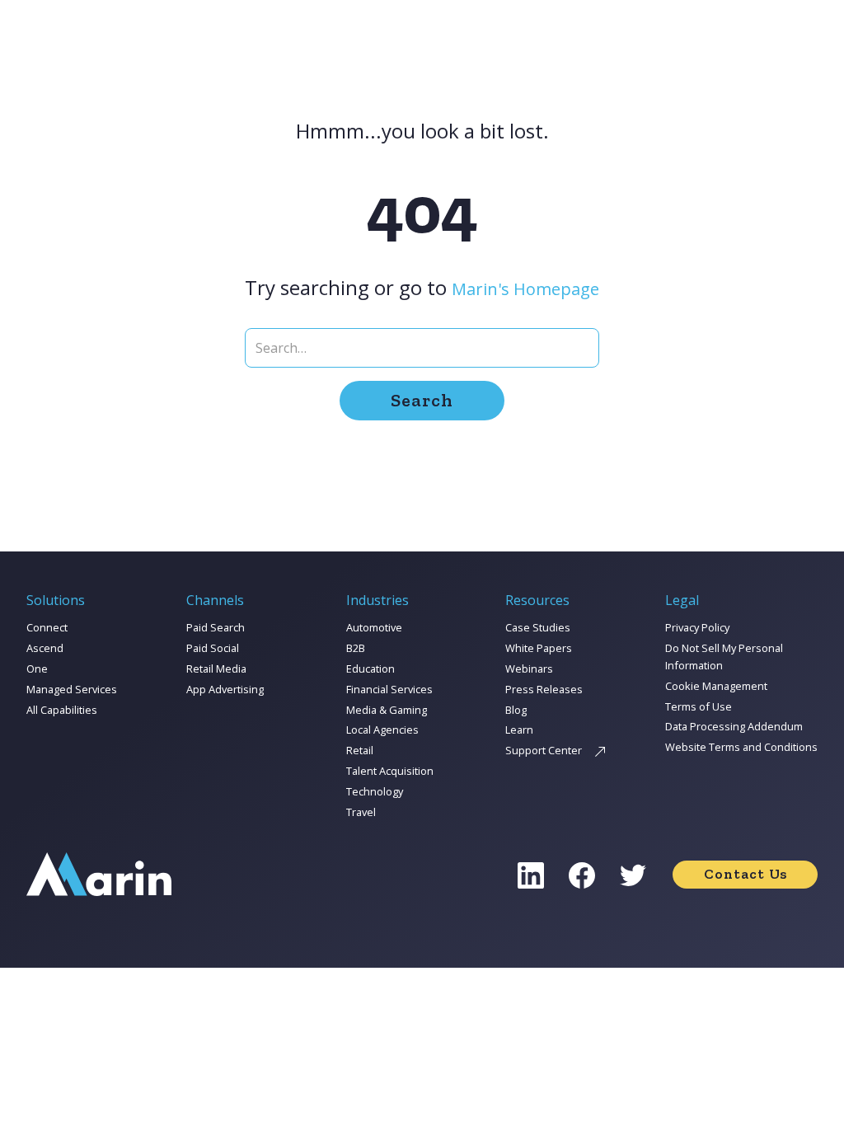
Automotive (374, 627)
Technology (374, 791)
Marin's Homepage (525, 289)
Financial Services (389, 689)
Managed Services (71, 689)
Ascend (44, 647)
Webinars (529, 668)
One (37, 668)
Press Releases (544, 689)
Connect (47, 627)
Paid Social (212, 647)
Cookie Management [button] (716, 685)
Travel (361, 812)
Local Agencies (382, 729)
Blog (516, 709)
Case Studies (537, 627)
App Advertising (225, 689)
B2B (355, 647)
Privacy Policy (697, 627)
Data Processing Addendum (734, 726)
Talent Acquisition (390, 770)
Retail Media (216, 668)
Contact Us (745, 874)
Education (370, 668)
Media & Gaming (386, 709)
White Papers (538, 647)
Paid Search (215, 627)
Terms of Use (698, 706)
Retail (359, 750)
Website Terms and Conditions (741, 746)
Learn (519, 729)
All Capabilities (61, 709)
